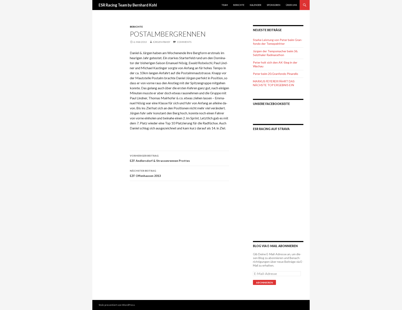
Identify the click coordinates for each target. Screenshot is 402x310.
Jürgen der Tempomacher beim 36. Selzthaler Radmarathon (275, 53)
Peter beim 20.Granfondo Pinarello (275, 73)
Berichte (238, 5)
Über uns (291, 5)
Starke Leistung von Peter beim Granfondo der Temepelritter (277, 41)
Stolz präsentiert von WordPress (117, 304)
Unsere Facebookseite (271, 104)
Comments (184, 41)
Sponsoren (273, 5)
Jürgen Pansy (161, 41)
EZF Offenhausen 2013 (145, 173)
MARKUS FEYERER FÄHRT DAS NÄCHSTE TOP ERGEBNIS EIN (274, 83)
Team (225, 5)
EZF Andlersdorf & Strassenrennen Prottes (160, 158)
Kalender (255, 5)
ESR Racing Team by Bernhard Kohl (128, 5)
